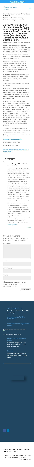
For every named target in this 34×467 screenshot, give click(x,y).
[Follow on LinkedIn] (8, 430)
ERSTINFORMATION (25, 459)
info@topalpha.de (12, 224)
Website (5, 275)
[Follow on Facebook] (4, 430)
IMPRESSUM (15, 457)
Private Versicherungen (9, 20)
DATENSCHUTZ (25, 457)
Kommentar (7, 243)
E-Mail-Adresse (8, 268)
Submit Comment (25, 289)
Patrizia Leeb (8, 18)
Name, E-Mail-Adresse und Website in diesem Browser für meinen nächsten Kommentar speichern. (14, 284)
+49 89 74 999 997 (13, 1)
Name (5, 261)
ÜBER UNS (8, 455)
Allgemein (23, 18)
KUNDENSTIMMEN (18, 455)
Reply (29, 227)
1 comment (21, 20)
